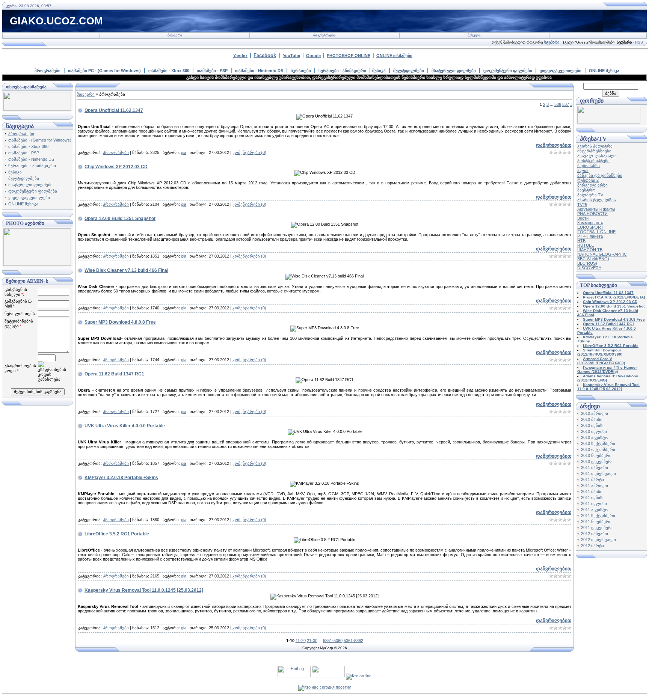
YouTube (291, 55)
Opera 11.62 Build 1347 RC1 (114, 374)
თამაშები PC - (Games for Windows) (104, 70)
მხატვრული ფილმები (454, 70)
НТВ (581, 240)
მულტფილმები (408, 70)
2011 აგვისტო (594, 509)
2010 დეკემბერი (597, 461)
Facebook (265, 55)
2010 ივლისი (594, 431)
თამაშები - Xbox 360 (168, 70)
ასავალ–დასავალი (597, 156)
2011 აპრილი (594, 485)
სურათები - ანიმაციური (342, 70)
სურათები (301, 70)
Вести (583, 218)
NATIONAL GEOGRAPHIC (602, 254)
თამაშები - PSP (212, 70)
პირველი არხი (592, 185)
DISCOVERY (589, 267)
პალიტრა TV (590, 195)
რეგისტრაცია (324, 35)
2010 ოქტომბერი (598, 449)
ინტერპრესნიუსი (594, 151)
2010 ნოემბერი (596, 455)
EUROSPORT (590, 227)
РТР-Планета (590, 236)
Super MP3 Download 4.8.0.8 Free (120, 322)
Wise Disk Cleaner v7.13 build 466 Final (126, 270)
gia (183, 152)
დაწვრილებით (553, 145)
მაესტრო (586, 190)
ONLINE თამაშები (394, 55)
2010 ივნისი (593, 425)
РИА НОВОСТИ (592, 213)
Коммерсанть (590, 222)
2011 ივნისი (593, 497)
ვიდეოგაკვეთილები (560, 70)
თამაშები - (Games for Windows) (39, 140)
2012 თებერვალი (598, 539)
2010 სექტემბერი (598, 443)
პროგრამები (47, 70)
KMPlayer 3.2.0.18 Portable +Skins (121, 477)
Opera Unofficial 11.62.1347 (114, 110)
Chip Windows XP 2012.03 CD (116, 166)
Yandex (240, 55)
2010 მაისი (591, 419)
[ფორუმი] (608, 122)
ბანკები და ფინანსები (599, 175)
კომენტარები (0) (249, 152)
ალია (583, 170)
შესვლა (474, 35)
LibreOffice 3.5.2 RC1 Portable (117, 534)
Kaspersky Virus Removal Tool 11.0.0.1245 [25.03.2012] (144, 590)
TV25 (582, 204)
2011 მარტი (592, 479)
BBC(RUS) (587, 263)
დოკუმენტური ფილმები (507, 70)
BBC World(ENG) (593, 258)
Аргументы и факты (596, 209)
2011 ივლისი (594, 503)
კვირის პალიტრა (595, 146)
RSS (639, 42)
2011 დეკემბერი (597, 527)
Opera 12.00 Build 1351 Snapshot (120, 218)
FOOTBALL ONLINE (596, 231)
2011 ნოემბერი (596, 521)
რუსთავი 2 (588, 180)
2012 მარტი (592, 545)
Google (313, 55)
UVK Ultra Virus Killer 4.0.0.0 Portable (125, 425)
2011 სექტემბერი (598, 515)
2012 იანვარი (594, 533)
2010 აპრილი (594, 413)
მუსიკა (379, 70)
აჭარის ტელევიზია (596, 199)
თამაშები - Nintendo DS (259, 70)
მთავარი (175, 35)
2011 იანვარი (594, 467)
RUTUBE (585, 245)
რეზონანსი (588, 165)
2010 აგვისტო (594, 437)
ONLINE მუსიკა (604, 70)
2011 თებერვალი (598, 473)
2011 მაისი (591, 491)
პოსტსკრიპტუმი (593, 160)
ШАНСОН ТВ (589, 249)
